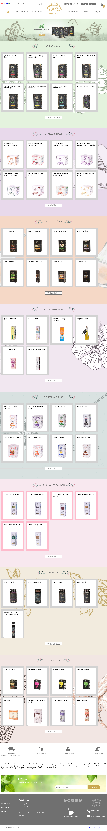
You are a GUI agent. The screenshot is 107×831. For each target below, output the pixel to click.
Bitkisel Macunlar (24, 813)
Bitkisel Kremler (24, 807)
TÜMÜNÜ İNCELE (53, 117)
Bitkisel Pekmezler (25, 810)
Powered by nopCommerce (97, 828)
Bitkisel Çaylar (23, 804)
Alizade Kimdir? (36, 12)
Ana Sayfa (4, 800)
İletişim (97, 12)
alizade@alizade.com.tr (98, 816)
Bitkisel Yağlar (41, 813)
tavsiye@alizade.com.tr (71, 817)
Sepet (86, 12)
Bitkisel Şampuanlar (43, 807)
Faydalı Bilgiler (72, 12)
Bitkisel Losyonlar (42, 804)
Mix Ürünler (23, 816)
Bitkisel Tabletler (42, 810)
